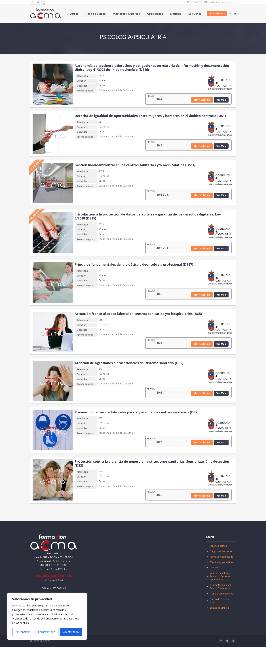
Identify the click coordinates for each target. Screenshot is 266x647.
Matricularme (202, 99)
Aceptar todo (71, 632)
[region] (47, 616)
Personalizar (22, 632)
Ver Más (221, 99)
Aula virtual (217, 13)
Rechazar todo (46, 632)
